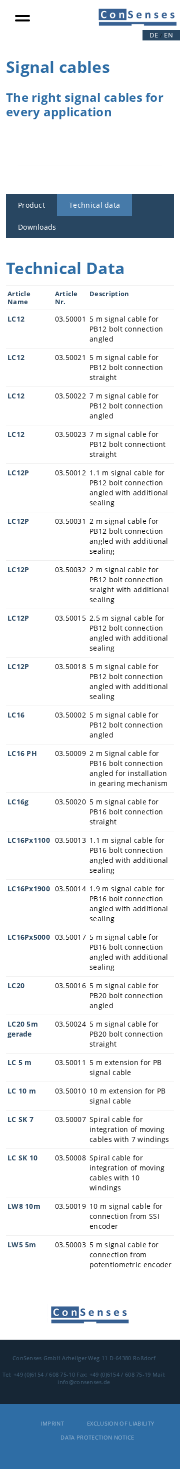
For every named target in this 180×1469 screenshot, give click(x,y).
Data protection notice (97, 1437)
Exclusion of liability (120, 1423)
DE (154, 34)
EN (168, 34)
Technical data (94, 205)
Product (31, 205)
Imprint (52, 1423)
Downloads (37, 227)
